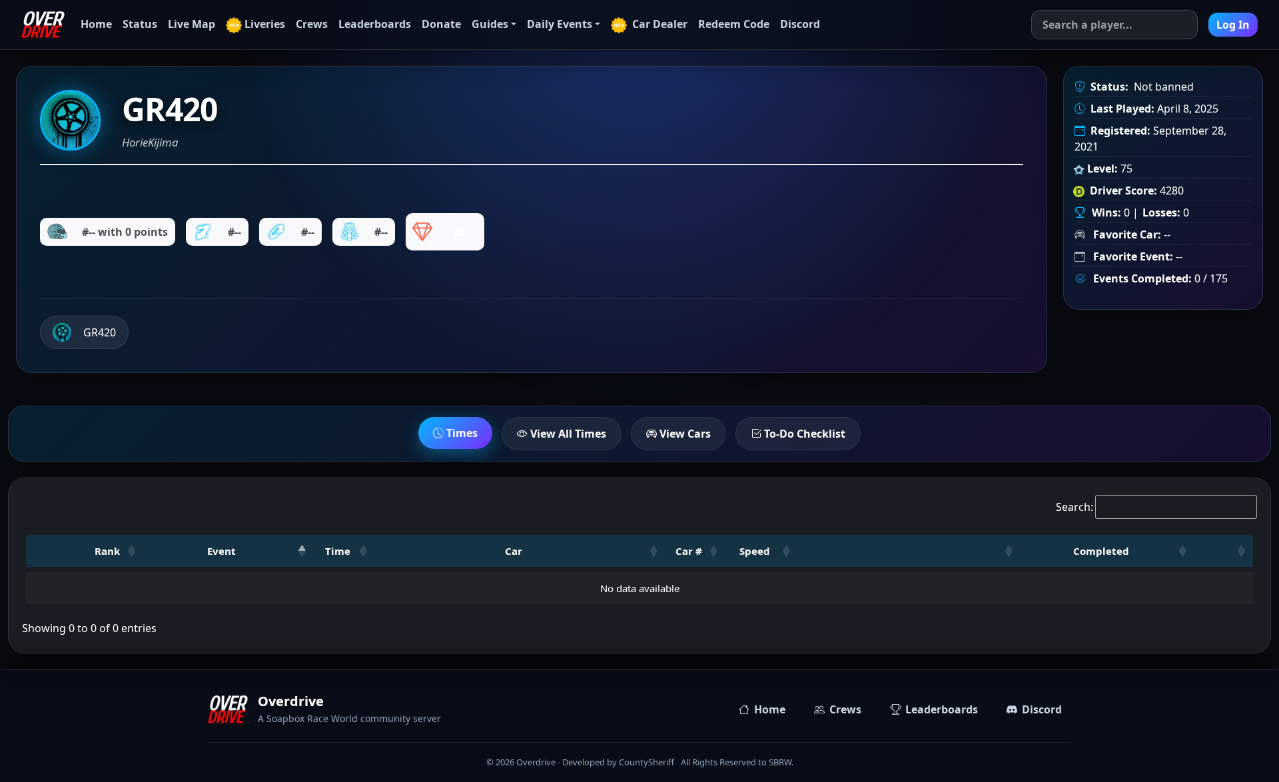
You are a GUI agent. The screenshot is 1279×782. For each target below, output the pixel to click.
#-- (234, 231)
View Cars (684, 433)
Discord (800, 24)
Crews (312, 24)
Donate (441, 24)
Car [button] (513, 551)
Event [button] (221, 551)
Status (140, 24)
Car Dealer (658, 24)
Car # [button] (688, 551)
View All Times (567, 433)
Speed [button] (754, 551)
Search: (1074, 507)
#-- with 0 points (125, 231)
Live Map (191, 24)
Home (96, 24)
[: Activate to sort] (909, 551)
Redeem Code (733, 24)
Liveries (264, 24)
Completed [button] (1101, 551)
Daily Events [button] (559, 24)
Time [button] (337, 551)
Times (461, 433)
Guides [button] (490, 24)
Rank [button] (107, 551)
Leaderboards (374, 24)
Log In (1233, 24)
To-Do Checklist (803, 433)
